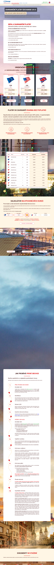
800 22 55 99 (33, 148)
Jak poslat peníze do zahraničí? (13, 36)
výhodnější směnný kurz (37, 33)
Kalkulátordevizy (28, 101)
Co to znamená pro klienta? (13, 60)
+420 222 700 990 (40, 148)
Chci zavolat (11, 251)
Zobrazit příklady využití (12, 47)
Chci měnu (35, 213)
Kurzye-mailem (43, 101)
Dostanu (45, 213)
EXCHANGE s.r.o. (18, 30)
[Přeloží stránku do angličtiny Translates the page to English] (49, 2)
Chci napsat (43, 251)
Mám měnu (8, 213)
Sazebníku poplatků (18, 211)
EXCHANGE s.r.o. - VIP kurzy (19, 220)
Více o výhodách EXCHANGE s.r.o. (14, 54)
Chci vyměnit (18, 213)
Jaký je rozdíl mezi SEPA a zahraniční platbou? (16, 38)
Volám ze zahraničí (27, 251)
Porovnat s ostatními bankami (27, 223)
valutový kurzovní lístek (24, 150)
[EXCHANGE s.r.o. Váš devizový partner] (7, 2)
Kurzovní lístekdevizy (11, 101)
